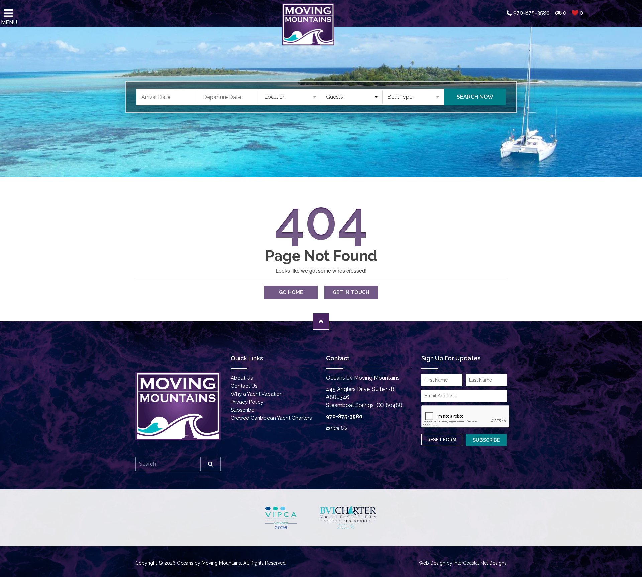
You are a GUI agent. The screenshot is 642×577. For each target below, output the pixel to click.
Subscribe (242, 410)
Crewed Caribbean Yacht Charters (271, 418)
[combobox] (290, 97)
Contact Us (244, 386)
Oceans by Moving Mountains (308, 24)
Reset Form (441, 439)
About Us (242, 378)
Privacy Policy (247, 402)
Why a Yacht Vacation (257, 394)
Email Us (336, 428)
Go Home (291, 292)
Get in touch (351, 292)
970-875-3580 (344, 416)
